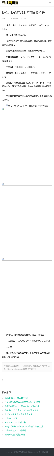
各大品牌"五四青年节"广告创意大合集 (21, 410)
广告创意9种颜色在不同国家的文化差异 (22, 402)
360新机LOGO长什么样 (15, 422)
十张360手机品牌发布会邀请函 (19, 414)
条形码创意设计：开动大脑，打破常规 (22, 406)
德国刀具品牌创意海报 (15, 434)
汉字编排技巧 (11, 418)
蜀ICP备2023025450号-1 (32, 452)
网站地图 (45, 452)
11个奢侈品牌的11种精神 (15, 430)
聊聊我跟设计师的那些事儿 (17, 398)
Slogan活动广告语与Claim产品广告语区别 (24, 426)
